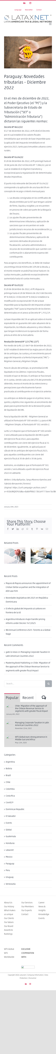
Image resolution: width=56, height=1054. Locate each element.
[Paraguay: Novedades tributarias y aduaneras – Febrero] (14, 555)
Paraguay (10, 864)
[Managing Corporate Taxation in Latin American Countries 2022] (9, 723)
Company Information (35, 975)
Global (9, 830)
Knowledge (43, 914)
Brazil (8, 775)
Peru (8, 870)
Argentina (10, 762)
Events (9, 823)
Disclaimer (32, 978)
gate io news (12, 652)
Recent (28, 698)
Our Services (26, 903)
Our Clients (9, 918)
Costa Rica (10, 796)
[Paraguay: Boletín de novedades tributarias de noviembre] (41, 555)
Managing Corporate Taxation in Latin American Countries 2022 (32, 724)
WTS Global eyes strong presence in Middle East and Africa (31, 738)
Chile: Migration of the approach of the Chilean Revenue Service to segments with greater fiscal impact (28, 667)
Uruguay (10, 877)
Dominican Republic (15, 809)
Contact (24, 914)
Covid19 (9, 802)
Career (41, 903)
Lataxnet (10, 850)
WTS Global (9, 949)
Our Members (27, 906)
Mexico (9, 857)
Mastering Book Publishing (18, 663)
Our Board (8, 926)
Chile (8, 782)
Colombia (10, 789)
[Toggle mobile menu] (50, 23)
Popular (12, 698)
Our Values (9, 922)
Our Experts (26, 910)
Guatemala (11, 836)
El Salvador (11, 816)
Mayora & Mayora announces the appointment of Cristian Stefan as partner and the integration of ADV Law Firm (28, 587)
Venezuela (10, 884)
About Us (8, 903)
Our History (9, 906)
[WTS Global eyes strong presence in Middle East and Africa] (9, 738)
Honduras (10, 843)
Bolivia (9, 768)
